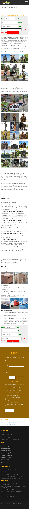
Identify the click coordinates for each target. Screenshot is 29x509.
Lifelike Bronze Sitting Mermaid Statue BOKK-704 (11, 472)
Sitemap (16, 505)
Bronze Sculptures (17, 6)
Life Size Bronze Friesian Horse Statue (9, 469)
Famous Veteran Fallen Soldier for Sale (9, 496)
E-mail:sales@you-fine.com (12, 395)
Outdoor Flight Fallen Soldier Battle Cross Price (11, 489)
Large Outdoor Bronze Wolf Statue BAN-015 (10, 474)
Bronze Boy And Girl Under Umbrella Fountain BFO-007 (12, 471)
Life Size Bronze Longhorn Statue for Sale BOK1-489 (12, 476)
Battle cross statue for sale (6, 422)
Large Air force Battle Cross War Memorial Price (11, 491)
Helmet (13, 424)
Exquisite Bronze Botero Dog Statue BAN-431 (10, 478)
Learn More (9, 410)
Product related (9, 6)
